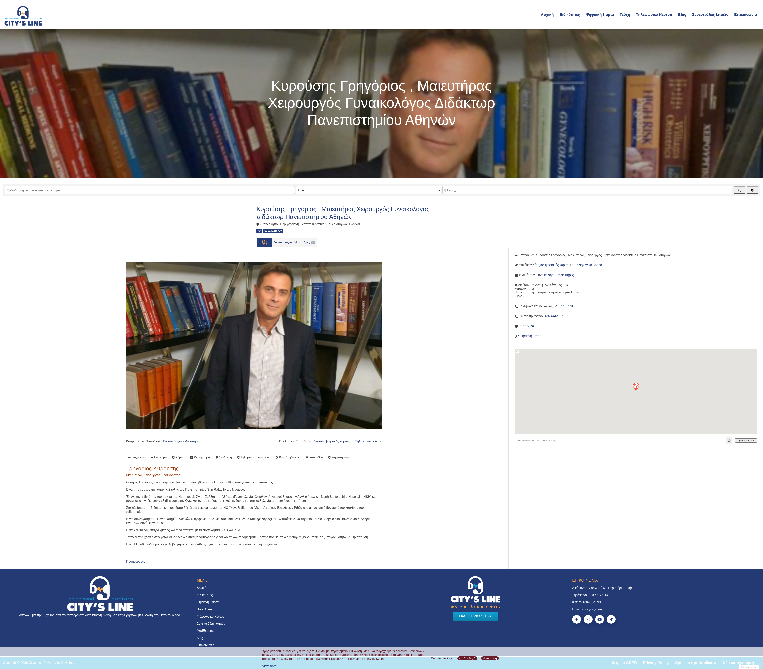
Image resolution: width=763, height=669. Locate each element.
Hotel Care (204, 609)
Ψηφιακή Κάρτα (600, 15)
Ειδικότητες (570, 15)
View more (269, 666)
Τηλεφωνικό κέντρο (368, 441)
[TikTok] (611, 619)
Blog (682, 15)
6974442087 (554, 316)
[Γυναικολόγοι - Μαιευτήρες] (264, 242)
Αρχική (547, 15)
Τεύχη (625, 15)
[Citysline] (23, 15)
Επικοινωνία (745, 15)
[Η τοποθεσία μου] (729, 440)
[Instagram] (588, 619)
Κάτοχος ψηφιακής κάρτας (331, 441)
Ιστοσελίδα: (527, 326)
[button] (636, 387)
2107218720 (564, 306)
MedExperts (205, 630)
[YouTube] (599, 619)
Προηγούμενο (135, 561)
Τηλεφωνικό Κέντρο (654, 15)
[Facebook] (576, 619)
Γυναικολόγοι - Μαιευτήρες (294, 242)
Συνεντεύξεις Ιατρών (710, 15)
